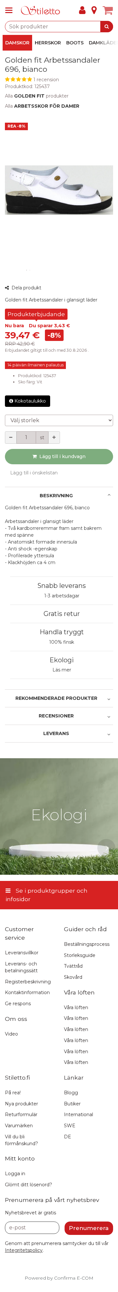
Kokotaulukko (30, 401)
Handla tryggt (62, 632)
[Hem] (41, 10)
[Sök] (106, 26)
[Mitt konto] (82, 10)
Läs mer (61, 670)
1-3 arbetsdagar (61, 596)
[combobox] (59, 26)
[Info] (94, 10)
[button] (59, 79)
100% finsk (61, 642)
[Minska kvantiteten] (11, 437)
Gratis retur (62, 614)
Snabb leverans (61, 586)
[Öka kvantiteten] (54, 437)
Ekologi (61, 660)
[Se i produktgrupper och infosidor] (11, 10)
